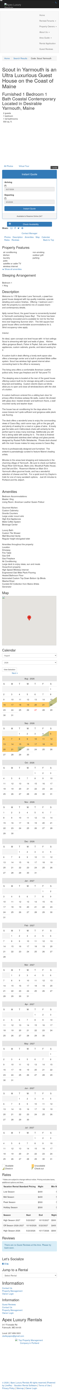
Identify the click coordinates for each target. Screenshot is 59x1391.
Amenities (29, 237)
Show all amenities (13, 269)
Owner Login (8, 1293)
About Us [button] (43, 32)
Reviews (15, 239)
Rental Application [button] (47, 43)
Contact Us (7, 1288)
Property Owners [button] (47, 26)
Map (38, 237)
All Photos (8, 166)
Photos (7, 237)
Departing (9, 194)
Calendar (46, 237)
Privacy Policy (8, 1388)
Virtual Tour (24, 166)
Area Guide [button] (44, 37)
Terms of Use (45, 1385)
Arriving (8, 182)
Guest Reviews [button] (46, 49)
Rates (7, 239)
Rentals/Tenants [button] (47, 20)
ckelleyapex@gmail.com (13, 1336)
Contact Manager (29, 233)
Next (14, 673)
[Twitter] (18, 228)
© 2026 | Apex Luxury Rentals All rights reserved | (24, 1382)
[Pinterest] (22, 228)
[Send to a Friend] (11, 228)
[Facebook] (15, 228)
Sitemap (20, 1388)
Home (42, 15)
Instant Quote (29, 208)
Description (18, 237)
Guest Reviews (9, 1304)
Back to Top (48, 239)
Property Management (12, 1290)
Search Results (20, 58)
